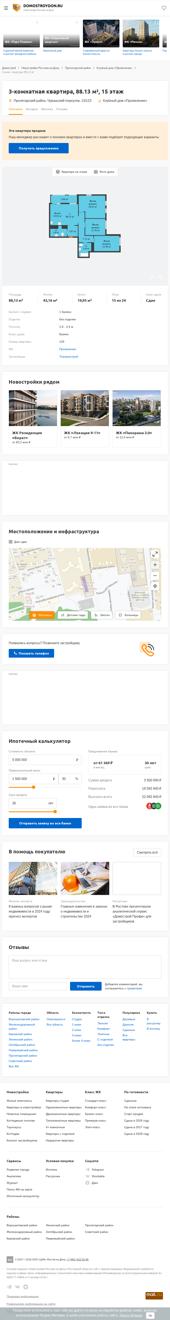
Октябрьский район (22, 1044)
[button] (155, 565)
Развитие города (18, 1169)
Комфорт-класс (95, 1107)
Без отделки (105, 1044)
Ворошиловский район (24, 1019)
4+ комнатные (55, 1127)
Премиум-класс (95, 1120)
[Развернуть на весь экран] (155, 554)
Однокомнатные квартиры (63, 1107)
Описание (16, 109)
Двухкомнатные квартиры (63, 1114)
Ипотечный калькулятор (23, 1196)
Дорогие (128, 1024)
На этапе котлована (137, 1107)
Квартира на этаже (74, 171)
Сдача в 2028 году (136, 1133)
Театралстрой (68, 356)
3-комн (76, 1035)
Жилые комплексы (19, 1100)
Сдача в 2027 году (136, 1127)
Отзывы (62, 109)
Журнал (12, 1182)
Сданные (129, 1030)
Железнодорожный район (24, 1232)
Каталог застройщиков (22, 1140)
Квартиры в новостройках (24, 1107)
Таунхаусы (14, 1127)
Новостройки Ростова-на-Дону (40, 68)
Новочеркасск (56, 1019)
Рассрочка (53, 1176)
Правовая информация (23, 1296)
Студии (77, 1019)
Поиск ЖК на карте (19, 1189)
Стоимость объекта (22, 751)
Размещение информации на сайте (31, 1304)
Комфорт (103, 1028)
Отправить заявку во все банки (45, 823)
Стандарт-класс (95, 1100)
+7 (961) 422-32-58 (78, 1259)
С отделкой (105, 1039)
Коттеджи (13, 1133)
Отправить (86, 986)
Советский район (20, 1061)
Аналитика (14, 1176)
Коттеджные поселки (21, 1120)
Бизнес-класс (94, 1114)
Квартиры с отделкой (60, 1133)
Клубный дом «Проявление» (114, 68)
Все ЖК (14, 1066)
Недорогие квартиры (60, 1140)
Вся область (55, 1024)
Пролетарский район (78, 68)
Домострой (9, 68)
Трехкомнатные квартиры (63, 1120)
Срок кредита (18, 794)
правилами (134, 988)
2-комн (76, 1030)
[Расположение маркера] (155, 586)
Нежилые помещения (21, 1114)
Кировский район (20, 1034)
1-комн (76, 1024)
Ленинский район (20, 1039)
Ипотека (47, 109)
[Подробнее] (37, 22)
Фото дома (107, 171)
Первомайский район (23, 1050)
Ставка (63, 794)
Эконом (102, 1023)
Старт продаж (133, 1114)
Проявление (67, 349)
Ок (150, 1315)
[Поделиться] (160, 278)
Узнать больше (130, 1315)
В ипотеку (153, 1028)
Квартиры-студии (57, 1100)
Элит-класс (92, 1127)
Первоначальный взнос (24, 770)
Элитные (103, 1034)
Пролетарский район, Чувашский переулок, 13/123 (52, 100)
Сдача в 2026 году (136, 1120)
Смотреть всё (147, 852)
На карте (32, 109)
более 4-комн (81, 1040)
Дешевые (129, 1019)
